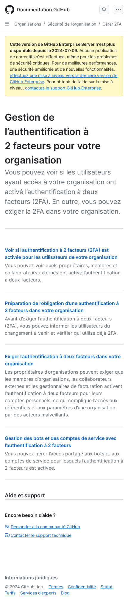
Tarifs (10, 592)
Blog (65, 592)
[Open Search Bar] (104, 9)
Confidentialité (82, 586)
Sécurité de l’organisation (71, 23)
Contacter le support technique (41, 535)
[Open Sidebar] (7, 24)
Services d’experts (38, 592)
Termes (56, 586)
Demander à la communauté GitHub (45, 526)
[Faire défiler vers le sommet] (115, 602)
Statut (107, 586)
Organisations (27, 23)
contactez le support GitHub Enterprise (63, 87)
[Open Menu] (118, 9)
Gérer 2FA (111, 23)
